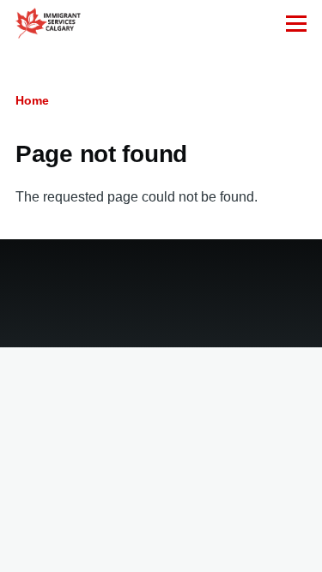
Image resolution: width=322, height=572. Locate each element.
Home (32, 100)
